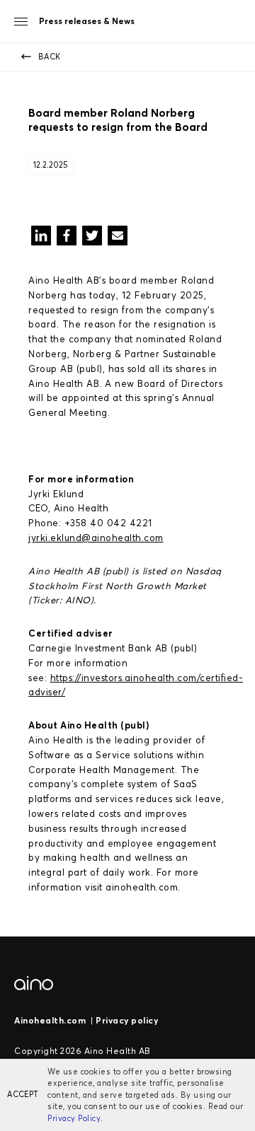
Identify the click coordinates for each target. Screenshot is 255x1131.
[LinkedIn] (41, 238)
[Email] (117, 238)
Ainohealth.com (50, 1020)
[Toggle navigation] (21, 21)
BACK (49, 57)
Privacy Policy (74, 1118)
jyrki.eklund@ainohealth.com (96, 538)
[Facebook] (66, 238)
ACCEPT (22, 1094)
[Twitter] (92, 238)
